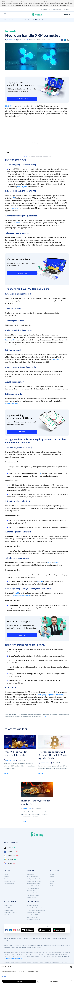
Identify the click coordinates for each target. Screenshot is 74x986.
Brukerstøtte (58, 9)
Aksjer (52, 876)
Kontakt (6, 879)
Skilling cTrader (8, 910)
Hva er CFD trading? (33, 886)
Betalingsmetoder (32, 905)
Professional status (33, 895)
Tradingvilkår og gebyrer (34, 881)
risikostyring (41, 695)
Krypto (52, 883)
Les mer (6, 773)
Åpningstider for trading (34, 879)
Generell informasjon (33, 917)
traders (18, 223)
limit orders (56, 359)
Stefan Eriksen (10, 760)
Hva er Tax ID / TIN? (33, 915)
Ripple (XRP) (9, 106)
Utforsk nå (22, 431)
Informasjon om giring (33, 883)
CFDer (44, 716)
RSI (15, 506)
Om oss (6, 874)
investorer (14, 208)
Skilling (6, 20)
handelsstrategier (11, 404)
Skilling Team (11, 39)
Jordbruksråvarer (55, 886)
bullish (49, 563)
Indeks (52, 879)
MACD (16, 593)
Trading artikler (31, 897)
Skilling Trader (8, 905)
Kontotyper (30, 874)
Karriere (6, 876)
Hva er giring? (31, 890)
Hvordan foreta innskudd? (34, 908)
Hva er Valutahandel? (33, 888)
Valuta (52, 874)
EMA (40, 473)
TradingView (7, 908)
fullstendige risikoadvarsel (14, 958)
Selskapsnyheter (9, 883)
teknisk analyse (10, 340)
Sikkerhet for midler (10, 881)
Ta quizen (22, 635)
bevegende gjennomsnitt (22, 596)
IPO (13, 198)
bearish (56, 563)
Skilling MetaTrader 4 (10, 912)
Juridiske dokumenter (33, 919)
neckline (40, 582)
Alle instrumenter (32, 876)
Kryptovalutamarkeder (55, 695)
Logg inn (67, 14)
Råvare (52, 881)
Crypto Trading (16, 20)
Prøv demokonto (22, 273)
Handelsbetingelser (33, 893)
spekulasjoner (22, 187)
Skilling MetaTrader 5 (10, 915)
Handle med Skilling (22, 98)
